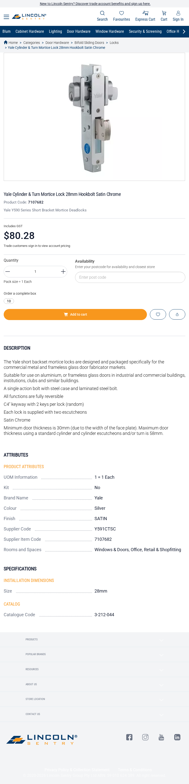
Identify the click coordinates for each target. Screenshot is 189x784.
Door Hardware (57, 43)
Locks (114, 43)
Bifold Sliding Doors (89, 43)
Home (13, 43)
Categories (31, 43)
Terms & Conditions (135, 769)
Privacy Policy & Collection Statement (77, 769)
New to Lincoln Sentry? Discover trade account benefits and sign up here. (95, 4)
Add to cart (78, 314)
